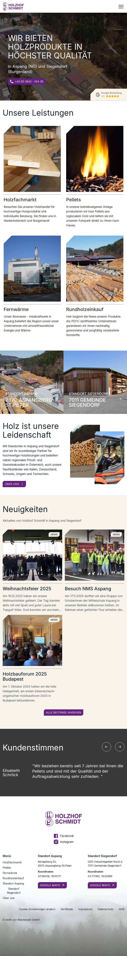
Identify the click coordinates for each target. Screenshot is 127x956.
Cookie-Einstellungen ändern (37, 909)
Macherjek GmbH (29, 919)
